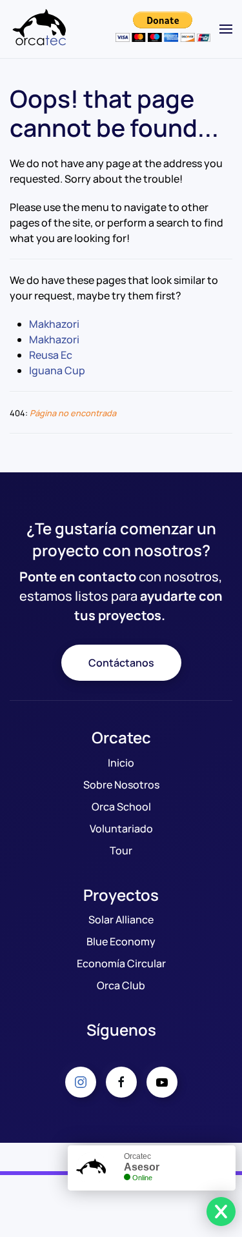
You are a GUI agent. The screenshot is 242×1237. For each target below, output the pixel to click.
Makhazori (54, 324)
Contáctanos (121, 663)
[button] (225, 29)
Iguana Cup (57, 370)
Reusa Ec (50, 355)
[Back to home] (42, 29)
